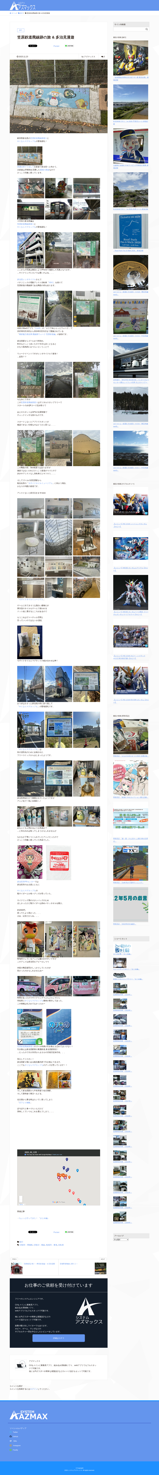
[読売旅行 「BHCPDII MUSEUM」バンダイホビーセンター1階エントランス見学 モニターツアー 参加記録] (130, 360)
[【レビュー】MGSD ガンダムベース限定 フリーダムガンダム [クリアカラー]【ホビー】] (130, 592)
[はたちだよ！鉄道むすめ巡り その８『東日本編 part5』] (130, 404)
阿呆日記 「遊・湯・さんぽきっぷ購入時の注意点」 (130, 840)
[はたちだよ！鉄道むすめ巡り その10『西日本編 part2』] (130, 272)
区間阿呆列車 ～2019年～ (122, 1071)
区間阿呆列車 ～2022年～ (122, 1026)
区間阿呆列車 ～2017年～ (122, 1101)
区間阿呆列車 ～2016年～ (122, 1116)
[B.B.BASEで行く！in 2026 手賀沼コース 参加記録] (130, 101)
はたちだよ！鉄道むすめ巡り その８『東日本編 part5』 (130, 425)
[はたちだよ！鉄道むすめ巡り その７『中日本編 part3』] (130, 448)
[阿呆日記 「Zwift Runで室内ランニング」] (130, 863)
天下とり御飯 (24, 1103)
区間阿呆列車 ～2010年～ (122, 1208)
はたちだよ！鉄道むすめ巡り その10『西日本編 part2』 (130, 293)
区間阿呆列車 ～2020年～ (122, 1056)
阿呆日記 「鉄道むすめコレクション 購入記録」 (130, 797)
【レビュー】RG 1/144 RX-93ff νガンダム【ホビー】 (131, 701)
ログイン (34, 1389)
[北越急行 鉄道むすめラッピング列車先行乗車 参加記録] (130, 145)
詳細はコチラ (58, 1338)
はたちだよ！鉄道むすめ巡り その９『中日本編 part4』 (130, 337)
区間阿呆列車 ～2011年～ (122, 1192)
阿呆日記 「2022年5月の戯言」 (124, 924)
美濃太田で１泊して (25, 167)
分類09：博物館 (26, 1245)
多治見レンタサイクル (26, 279)
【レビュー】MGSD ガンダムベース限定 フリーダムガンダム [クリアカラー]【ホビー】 (130, 613)
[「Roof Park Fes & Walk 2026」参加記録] (130, 231)
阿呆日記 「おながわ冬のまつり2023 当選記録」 (131, 756)
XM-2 (51, 282)
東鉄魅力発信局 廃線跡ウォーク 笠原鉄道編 (37, 334)
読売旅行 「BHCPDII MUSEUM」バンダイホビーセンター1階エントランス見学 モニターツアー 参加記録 (131, 381)
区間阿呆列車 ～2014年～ (122, 1146)
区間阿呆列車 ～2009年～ (122, 1223)
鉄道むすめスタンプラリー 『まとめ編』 (128, 979)
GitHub (15, 1436)
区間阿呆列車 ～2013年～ (122, 1162)
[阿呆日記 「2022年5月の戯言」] (130, 904)
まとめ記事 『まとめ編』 (122, 954)
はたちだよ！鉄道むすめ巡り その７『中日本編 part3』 (130, 469)
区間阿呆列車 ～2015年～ (122, 1131)
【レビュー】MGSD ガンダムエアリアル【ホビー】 (130, 569)
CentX (37, 328)
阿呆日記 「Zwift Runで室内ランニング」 (128, 882)
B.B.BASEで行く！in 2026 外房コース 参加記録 (130, 209)
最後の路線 (44, 170)
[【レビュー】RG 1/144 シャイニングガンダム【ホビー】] (130, 504)
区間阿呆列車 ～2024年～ (122, 995)
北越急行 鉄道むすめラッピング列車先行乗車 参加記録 (130, 166)
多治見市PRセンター (26, 882)
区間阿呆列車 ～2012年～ (122, 1177)
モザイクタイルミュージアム (40, 483)
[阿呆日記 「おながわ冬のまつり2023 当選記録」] (130, 736)
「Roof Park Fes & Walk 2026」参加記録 (128, 250)
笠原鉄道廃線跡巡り (38, 138)
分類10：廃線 (39, 1245)
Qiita (14, 1441)
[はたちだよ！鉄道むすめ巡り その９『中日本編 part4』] (130, 316)
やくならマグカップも (26, 141)
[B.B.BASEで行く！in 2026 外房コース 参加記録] (130, 189)
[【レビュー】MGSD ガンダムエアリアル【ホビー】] (130, 548)
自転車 (61, 1245)
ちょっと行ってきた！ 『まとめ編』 (34, 1218)
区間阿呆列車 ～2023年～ (122, 1010)
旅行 (21, 1242)
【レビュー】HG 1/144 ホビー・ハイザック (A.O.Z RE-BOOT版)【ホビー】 (129, 657)
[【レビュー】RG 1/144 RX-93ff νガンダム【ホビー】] (130, 680)
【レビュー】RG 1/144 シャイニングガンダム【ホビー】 (130, 525)
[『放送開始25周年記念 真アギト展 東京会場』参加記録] (130, 57)
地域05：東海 (51, 1245)
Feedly (15, 1450)
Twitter (15, 1432)
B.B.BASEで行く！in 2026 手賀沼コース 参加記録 (130, 122)
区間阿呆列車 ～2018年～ (122, 1086)
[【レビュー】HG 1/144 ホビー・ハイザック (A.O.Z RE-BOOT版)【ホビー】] (130, 636)
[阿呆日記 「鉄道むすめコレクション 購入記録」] (130, 777)
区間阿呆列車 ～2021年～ (122, 1041)
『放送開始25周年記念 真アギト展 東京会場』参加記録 (131, 78)
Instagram (16, 1445)
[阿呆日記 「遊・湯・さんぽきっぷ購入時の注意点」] (130, 819)
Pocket (56, 46)
